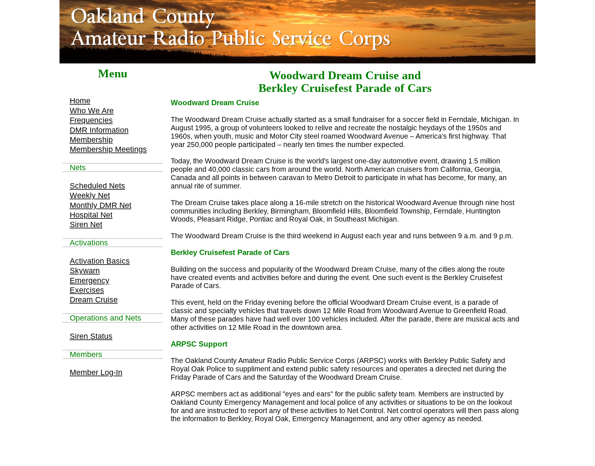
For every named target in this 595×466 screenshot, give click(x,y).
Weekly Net (90, 195)
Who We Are (92, 110)
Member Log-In (96, 372)
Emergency (89, 280)
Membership (91, 139)
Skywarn (85, 270)
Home (80, 100)
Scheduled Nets (97, 185)
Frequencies (91, 120)
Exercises (87, 290)
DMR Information (99, 130)
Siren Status (91, 336)
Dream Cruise (94, 299)
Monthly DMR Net (100, 205)
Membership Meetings (108, 149)
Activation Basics (100, 261)
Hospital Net (91, 214)
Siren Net (86, 224)
